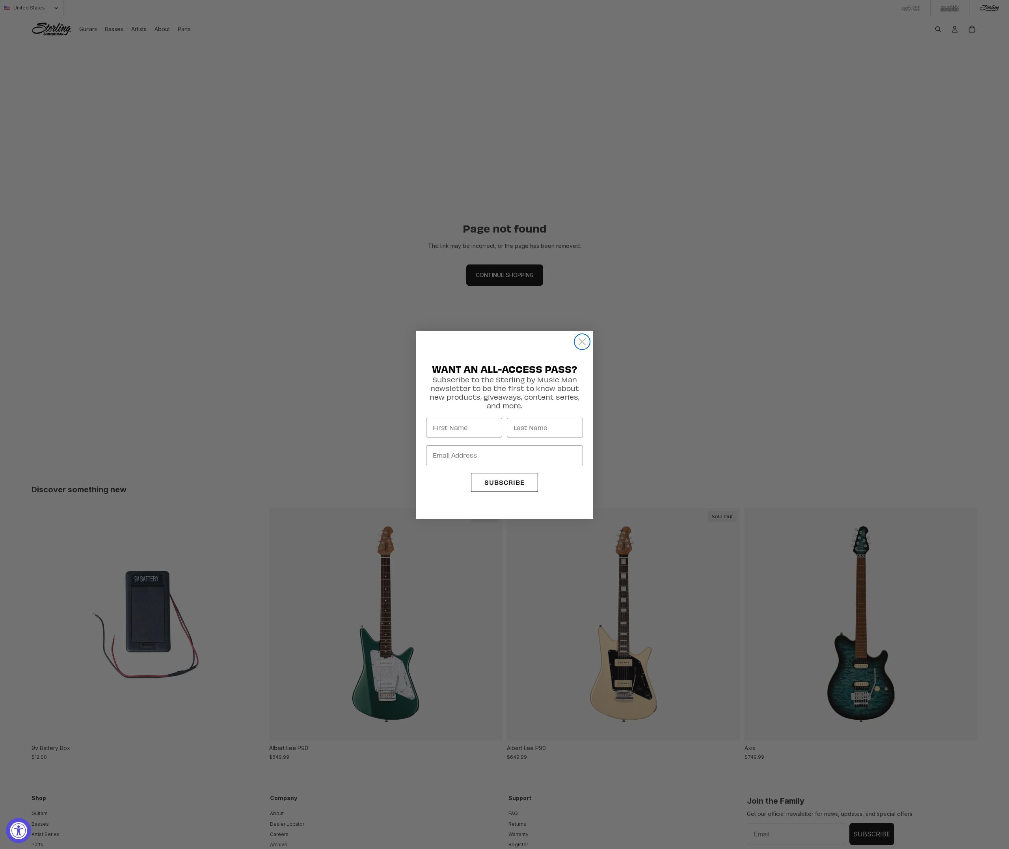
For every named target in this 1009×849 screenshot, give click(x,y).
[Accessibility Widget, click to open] (18, 830)
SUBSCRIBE (504, 482)
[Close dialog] (582, 342)
